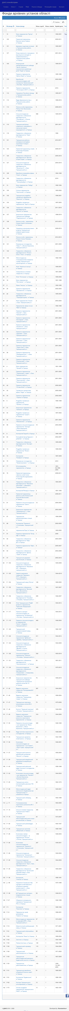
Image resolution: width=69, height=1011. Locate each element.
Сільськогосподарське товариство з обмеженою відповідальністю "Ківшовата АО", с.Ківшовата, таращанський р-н (24, 566)
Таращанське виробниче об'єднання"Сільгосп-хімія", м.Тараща (24, 972)
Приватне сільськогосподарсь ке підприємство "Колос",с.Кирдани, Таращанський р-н (25, 623)
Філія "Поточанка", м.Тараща (24, 277)
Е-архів (21, 7)
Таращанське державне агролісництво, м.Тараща (23, 558)
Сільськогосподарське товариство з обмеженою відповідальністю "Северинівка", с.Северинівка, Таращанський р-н (25, 670)
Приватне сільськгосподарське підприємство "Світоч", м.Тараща (25, 504)
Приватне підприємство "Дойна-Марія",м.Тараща (23, 75)
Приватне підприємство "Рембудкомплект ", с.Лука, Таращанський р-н (24, 354)
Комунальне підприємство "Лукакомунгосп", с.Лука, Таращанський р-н (24, 511)
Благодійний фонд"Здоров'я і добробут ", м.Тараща (24, 438)
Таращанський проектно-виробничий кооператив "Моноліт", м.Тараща (23, 754)
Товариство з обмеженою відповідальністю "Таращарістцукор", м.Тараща (25, 295)
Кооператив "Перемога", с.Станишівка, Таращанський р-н (24, 525)
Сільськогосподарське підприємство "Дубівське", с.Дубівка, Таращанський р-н (24, 637)
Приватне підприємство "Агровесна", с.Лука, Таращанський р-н (23, 326)
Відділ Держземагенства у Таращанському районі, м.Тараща (23, 101)
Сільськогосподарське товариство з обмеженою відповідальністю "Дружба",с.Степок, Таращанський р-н (23, 646)
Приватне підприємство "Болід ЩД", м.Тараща (25, 534)
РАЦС (27, 7)
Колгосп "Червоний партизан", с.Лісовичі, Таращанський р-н (25, 710)
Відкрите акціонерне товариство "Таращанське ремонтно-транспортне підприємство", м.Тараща (23, 717)
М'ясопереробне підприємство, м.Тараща (23, 467)
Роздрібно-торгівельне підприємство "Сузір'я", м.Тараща (23, 414)
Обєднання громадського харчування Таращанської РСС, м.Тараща (24, 902)
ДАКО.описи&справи (10, 2)
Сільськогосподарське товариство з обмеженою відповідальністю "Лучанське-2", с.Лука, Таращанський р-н (23, 166)
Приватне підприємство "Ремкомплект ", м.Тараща (24, 420)
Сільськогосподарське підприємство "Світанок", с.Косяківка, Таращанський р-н (25, 655)
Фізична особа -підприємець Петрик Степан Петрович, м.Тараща (24, 239)
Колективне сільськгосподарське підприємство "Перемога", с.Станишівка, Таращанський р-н (24, 846)
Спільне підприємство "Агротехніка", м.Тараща (23, 191)
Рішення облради (37, 7)
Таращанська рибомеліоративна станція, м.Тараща (24, 518)
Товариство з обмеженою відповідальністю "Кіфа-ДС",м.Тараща (23, 540)
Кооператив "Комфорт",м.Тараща (22, 457)
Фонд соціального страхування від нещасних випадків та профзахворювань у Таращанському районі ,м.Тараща (25, 56)
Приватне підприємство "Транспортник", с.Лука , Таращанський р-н (23, 380)
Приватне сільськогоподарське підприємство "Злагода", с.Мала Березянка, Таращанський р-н (25, 427)
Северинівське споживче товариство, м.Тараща (23, 272)
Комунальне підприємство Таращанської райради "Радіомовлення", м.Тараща (24, 216)
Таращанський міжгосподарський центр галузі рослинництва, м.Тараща (25, 818)
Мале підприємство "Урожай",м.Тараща (22, 367)
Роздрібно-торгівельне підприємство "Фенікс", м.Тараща (23, 450)
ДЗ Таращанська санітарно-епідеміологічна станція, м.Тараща (24, 895)
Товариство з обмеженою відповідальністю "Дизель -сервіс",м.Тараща (23, 552)
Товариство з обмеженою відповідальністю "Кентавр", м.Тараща (24, 443)
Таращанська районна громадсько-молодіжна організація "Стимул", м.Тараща (23, 142)
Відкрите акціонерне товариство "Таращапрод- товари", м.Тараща (24, 697)
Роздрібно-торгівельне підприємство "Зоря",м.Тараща (25, 203)
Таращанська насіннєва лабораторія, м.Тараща (23, 829)
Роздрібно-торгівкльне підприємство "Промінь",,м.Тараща (22, 402)
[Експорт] (63, 22)
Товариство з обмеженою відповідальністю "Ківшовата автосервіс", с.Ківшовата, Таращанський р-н (24, 484)
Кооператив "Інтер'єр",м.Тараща (22, 878)
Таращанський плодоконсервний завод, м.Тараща (23, 631)
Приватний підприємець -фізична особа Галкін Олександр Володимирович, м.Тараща (24, 475)
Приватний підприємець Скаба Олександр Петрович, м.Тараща (25, 150)
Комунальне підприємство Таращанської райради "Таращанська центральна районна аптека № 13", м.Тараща (24, 681)
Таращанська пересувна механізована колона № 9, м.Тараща (24, 704)
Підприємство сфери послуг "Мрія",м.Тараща (24, 306)
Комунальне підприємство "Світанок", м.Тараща (24, 408)
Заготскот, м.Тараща (22, 939)
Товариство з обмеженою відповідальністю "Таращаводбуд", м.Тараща (24, 180)
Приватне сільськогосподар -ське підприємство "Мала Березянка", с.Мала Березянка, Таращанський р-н (25, 725)
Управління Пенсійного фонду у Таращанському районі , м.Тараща (25, 95)
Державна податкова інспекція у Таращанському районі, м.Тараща (25, 48)
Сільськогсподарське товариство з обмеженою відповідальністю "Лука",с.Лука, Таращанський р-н (25, 862)
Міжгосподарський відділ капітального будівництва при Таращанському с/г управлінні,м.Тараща (25, 791)
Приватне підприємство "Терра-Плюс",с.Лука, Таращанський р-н (23, 347)
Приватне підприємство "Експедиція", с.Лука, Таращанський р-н (23, 319)
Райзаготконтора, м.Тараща (24, 943)
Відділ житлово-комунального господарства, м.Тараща (25, 732)
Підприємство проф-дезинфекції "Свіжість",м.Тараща (22, 914)
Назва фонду (20, 26)
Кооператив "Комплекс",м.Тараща (22, 908)
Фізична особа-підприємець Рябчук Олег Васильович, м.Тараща (24, 108)
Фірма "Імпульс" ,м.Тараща (24, 285)
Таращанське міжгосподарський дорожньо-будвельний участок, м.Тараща (25, 958)
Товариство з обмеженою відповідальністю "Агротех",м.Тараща (23, 209)
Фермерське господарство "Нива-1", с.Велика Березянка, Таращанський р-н (25, 245)
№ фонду (9, 26)
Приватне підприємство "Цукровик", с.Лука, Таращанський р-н (23, 333)
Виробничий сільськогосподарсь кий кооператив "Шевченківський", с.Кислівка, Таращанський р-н (25, 81)
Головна (6, 7)
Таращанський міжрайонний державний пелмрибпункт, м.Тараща (24, 761)
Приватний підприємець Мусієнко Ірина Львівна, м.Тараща (23, 41)
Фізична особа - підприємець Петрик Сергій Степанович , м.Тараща (24, 223)
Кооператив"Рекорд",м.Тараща (25, 490)
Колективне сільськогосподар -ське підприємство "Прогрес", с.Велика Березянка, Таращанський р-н (25, 776)
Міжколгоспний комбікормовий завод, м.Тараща (25, 927)
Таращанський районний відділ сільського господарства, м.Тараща (25, 768)
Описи (13, 7)
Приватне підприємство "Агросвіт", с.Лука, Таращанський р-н (23, 312)
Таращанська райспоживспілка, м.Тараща (24, 964)
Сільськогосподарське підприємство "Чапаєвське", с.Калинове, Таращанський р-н (25, 855)
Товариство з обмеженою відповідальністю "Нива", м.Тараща (23, 135)
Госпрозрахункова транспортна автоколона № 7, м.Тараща (25, 804)
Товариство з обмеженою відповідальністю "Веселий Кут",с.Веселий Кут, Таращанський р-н (24, 589)
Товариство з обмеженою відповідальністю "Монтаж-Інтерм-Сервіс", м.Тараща (24, 157)
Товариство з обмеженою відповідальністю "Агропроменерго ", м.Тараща (25, 662)
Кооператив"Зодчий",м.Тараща (25, 433)
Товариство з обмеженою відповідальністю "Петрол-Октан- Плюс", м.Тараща (24, 252)
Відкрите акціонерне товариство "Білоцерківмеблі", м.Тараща (25, 690)
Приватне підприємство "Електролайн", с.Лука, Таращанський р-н (23, 361)
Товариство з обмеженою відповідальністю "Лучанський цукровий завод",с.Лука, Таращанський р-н (25, 871)
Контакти (61, 7)
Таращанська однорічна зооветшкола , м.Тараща (23, 738)
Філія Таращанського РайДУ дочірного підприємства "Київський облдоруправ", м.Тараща (24, 605)
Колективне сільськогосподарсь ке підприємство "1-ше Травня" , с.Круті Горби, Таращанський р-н (25, 745)
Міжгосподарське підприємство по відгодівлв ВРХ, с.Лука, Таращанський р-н (25, 921)
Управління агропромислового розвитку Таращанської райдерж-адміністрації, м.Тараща (25, 231)
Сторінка (57, 22)
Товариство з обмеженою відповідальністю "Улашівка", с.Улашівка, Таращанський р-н (25, 597)
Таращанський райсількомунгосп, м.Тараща (24, 952)
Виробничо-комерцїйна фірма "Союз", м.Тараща (25, 174)
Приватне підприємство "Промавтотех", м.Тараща (23, 289)
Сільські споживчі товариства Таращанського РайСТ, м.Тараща (24, 811)
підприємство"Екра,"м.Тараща (25, 530)
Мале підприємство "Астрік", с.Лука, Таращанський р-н (24, 301)
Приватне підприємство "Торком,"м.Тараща (23, 396)
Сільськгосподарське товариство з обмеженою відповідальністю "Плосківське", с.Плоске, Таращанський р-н (23, 117)
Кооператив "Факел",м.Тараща (25, 936)
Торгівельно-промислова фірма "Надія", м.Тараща (23, 391)
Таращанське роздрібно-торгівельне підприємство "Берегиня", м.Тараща (23, 197)
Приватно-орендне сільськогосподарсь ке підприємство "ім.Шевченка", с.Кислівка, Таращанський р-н (25, 614)
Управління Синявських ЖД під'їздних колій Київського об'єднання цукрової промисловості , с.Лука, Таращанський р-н (24, 886)
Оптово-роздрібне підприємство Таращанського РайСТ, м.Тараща (25, 989)
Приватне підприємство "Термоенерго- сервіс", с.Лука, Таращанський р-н (25, 373)
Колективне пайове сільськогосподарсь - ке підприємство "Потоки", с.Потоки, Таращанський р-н (24, 836)
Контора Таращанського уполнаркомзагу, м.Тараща (24, 983)
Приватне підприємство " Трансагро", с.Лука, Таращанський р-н (23, 340)
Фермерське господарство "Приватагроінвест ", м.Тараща (25, 462)
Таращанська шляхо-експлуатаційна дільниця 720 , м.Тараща (25, 784)
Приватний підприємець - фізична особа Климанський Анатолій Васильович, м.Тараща (24, 496)
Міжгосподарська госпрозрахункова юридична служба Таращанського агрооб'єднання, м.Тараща (24, 260)
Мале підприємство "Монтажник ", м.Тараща (23, 281)
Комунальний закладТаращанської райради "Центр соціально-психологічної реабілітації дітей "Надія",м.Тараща (25, 67)
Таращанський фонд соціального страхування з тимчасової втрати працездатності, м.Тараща (24, 127)
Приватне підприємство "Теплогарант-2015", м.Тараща (25, 89)
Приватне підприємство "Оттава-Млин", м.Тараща (24, 386)
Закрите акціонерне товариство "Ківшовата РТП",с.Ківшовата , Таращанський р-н (22, 576)
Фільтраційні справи (50, 7)
